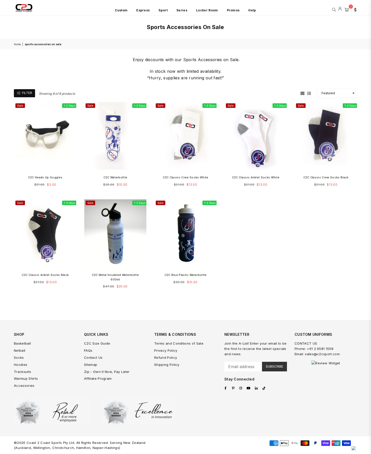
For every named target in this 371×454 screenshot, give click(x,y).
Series (181, 10)
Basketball (22, 343)
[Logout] (340, 9)
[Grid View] (302, 93)
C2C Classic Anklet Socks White (256, 177)
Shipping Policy (166, 365)
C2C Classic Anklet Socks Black (45, 275)
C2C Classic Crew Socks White (185, 177)
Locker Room (207, 10)
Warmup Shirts (26, 378)
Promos (233, 10)
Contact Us (93, 357)
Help (252, 10)
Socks (19, 357)
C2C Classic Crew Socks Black (326, 177)
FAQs (88, 350)
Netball (19, 350)
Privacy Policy (165, 350)
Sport (163, 10)
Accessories (24, 386)
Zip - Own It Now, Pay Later (107, 372)
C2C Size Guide (97, 343)
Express (143, 10)
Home (17, 44)
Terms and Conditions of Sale (178, 343)
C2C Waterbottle (115, 177)
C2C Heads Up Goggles (45, 177)
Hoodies (20, 365)
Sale (20, 105)
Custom (121, 10)
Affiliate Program (98, 378)
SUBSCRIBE (274, 366)
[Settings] (354, 9)
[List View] (309, 93)
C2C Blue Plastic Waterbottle (186, 275)
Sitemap (90, 365)
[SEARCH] (334, 9)
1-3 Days (69, 105)
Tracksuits (22, 372)
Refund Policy (165, 357)
